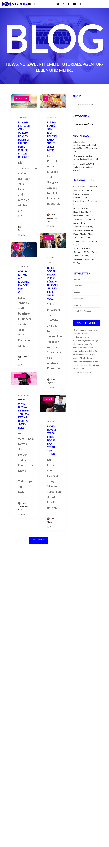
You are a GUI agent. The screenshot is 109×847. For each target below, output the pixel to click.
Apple (81, 190)
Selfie (83, 241)
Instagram (77, 219)
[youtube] (76, 4)
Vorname (76, 280)
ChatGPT (77, 197)
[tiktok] (82, 4)
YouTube (77, 263)
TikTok (87, 252)
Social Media (89, 245)
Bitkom (76, 194)
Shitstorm (92, 241)
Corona (87, 197)
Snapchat (77, 245)
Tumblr (76, 256)
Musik (90, 234)
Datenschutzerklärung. (82, 372)
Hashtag (85, 208)
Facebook (84, 205)
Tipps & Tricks (21, 99)
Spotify (76, 248)
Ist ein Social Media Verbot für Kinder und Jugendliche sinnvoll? (86, 167)
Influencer (89, 216)
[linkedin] (65, 4)
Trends (95, 252)
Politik (76, 237)
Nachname (77, 292)
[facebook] (70, 4)
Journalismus (89, 219)
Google (76, 208)
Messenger (89, 230)
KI (46, 99)
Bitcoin (89, 190)
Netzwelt (48, 237)
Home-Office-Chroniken (83, 212)
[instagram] (59, 4)
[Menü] (105, 4)
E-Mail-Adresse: (79, 305)
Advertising (80, 186)
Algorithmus (92, 186)
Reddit (76, 241)
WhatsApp (77, 259)
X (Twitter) (89, 259)
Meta (75, 234)
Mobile (83, 234)
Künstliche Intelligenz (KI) (84, 226)
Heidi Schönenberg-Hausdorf (52, 218)
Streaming (86, 248)
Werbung (85, 256)
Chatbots (86, 194)
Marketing (20, 376)
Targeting (77, 252)
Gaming (94, 205)
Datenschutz (78, 201)
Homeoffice (78, 216)
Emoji (75, 205)
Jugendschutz (79, 223)
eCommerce (92, 201)
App (75, 190)
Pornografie (86, 237)
